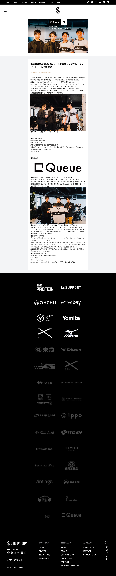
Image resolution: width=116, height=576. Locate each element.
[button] (5, 11)
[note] (108, 2)
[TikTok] (104, 2)
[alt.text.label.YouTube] (100, 2)
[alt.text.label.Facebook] (88, 2)
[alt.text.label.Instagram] (96, 2)
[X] (92, 2)
